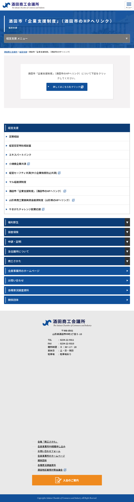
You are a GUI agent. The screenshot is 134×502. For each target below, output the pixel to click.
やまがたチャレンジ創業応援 (25, 209)
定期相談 (14, 136)
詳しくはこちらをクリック (66, 86)
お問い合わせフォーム (49, 451)
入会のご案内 (71, 480)
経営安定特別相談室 (20, 145)
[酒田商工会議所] (23, 7)
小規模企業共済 (17, 163)
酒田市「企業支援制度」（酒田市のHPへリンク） (35, 191)
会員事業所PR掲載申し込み (51, 446)
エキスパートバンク (20, 154)
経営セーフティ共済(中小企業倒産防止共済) (33, 173)
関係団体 (13, 300)
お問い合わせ (16, 280)
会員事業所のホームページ (23, 271)
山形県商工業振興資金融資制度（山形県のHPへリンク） (40, 200)
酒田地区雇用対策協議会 (50, 469)
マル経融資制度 (17, 182)
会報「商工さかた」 (48, 441)
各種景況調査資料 (18, 290)
